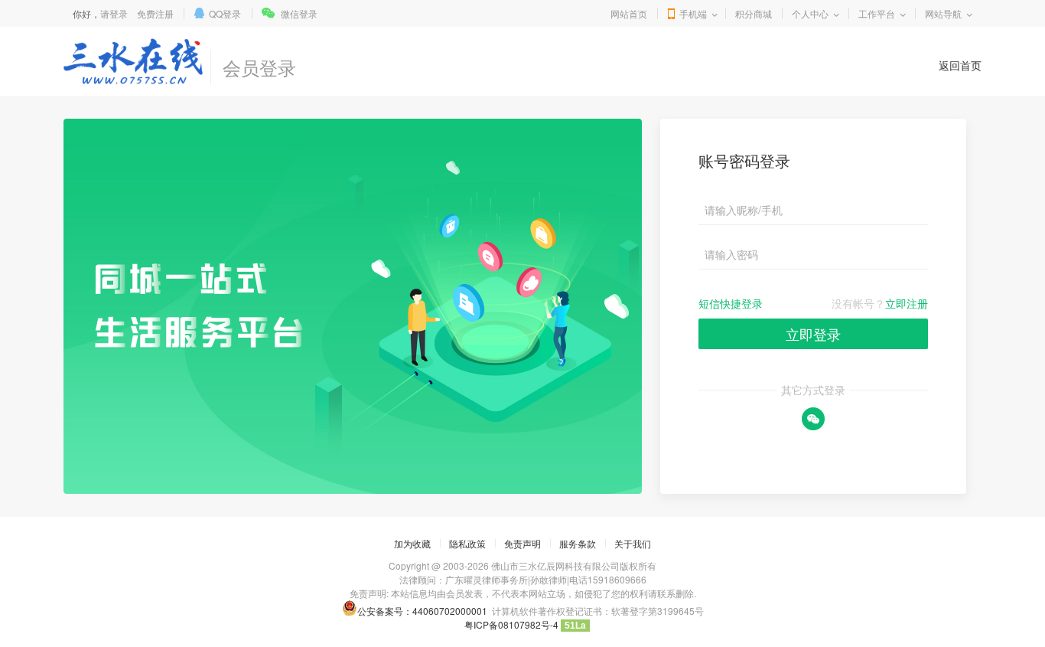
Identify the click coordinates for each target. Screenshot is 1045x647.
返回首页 (960, 65)
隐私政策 (467, 543)
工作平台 (876, 13)
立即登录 (813, 334)
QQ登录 (225, 13)
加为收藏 (412, 543)
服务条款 (577, 543)
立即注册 (906, 303)
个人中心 (810, 13)
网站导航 (943, 13)
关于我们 (632, 543)
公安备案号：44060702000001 (422, 610)
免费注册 (155, 13)
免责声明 (522, 543)
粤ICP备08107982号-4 (511, 624)
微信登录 (299, 13)
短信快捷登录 (730, 303)
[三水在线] (133, 61)
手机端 (693, 13)
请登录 (114, 13)
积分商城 (753, 13)
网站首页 (628, 13)
